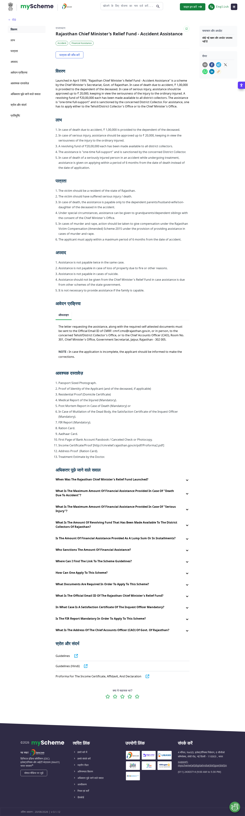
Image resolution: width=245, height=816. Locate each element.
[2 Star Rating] (115, 696)
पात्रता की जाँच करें (69, 55)
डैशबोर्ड (80, 797)
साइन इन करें (190, 7)
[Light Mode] (234, 6)
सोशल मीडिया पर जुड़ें (33, 773)
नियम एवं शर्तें (83, 791)
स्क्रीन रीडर (83, 765)
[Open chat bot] (234, 807)
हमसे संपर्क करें (84, 758)
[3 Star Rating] (122, 696)
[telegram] (218, 64)
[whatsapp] (205, 71)
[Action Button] (37, 7)
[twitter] (225, 64)
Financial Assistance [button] (82, 43)
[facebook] (212, 64)
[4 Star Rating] (130, 696)
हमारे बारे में (82, 752)
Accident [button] (62, 43)
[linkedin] (212, 71)
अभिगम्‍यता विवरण (85, 771)
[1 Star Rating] (107, 696)
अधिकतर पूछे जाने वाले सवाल (90, 778)
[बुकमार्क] (186, 29)
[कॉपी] (218, 71)
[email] (205, 64)
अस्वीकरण (82, 784)
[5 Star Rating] (137, 696)
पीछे (14, 20)
